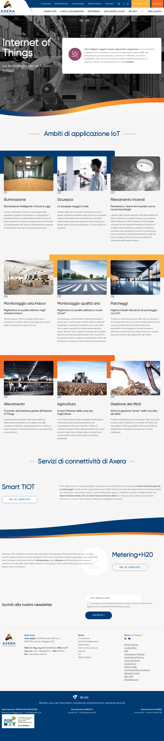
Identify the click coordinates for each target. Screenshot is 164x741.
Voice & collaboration (72, 11)
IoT (79, 654)
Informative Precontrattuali (136, 670)
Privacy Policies (131, 645)
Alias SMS (128, 677)
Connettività (50, 11)
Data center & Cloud (88, 648)
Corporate (46, 4)
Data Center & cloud (114, 11)
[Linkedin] (124, 4)
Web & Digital (154, 11)
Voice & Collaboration (88, 642)
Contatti (109, 4)
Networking (94, 11)
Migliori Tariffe (130, 667)
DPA (126, 651)
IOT (142, 11)
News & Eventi (94, 4)
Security (133, 11)
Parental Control (132, 673)
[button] (119, 4)
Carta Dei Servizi (132, 661)
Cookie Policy (130, 648)
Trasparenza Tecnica (134, 658)
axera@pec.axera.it (38, 654)
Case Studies (78, 4)
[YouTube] (127, 4)
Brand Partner (61, 4)
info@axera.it (136, 635)
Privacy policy (124, 607)
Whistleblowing (131, 680)
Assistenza (157, 4)
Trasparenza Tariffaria (134, 654)
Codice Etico (130, 664)
